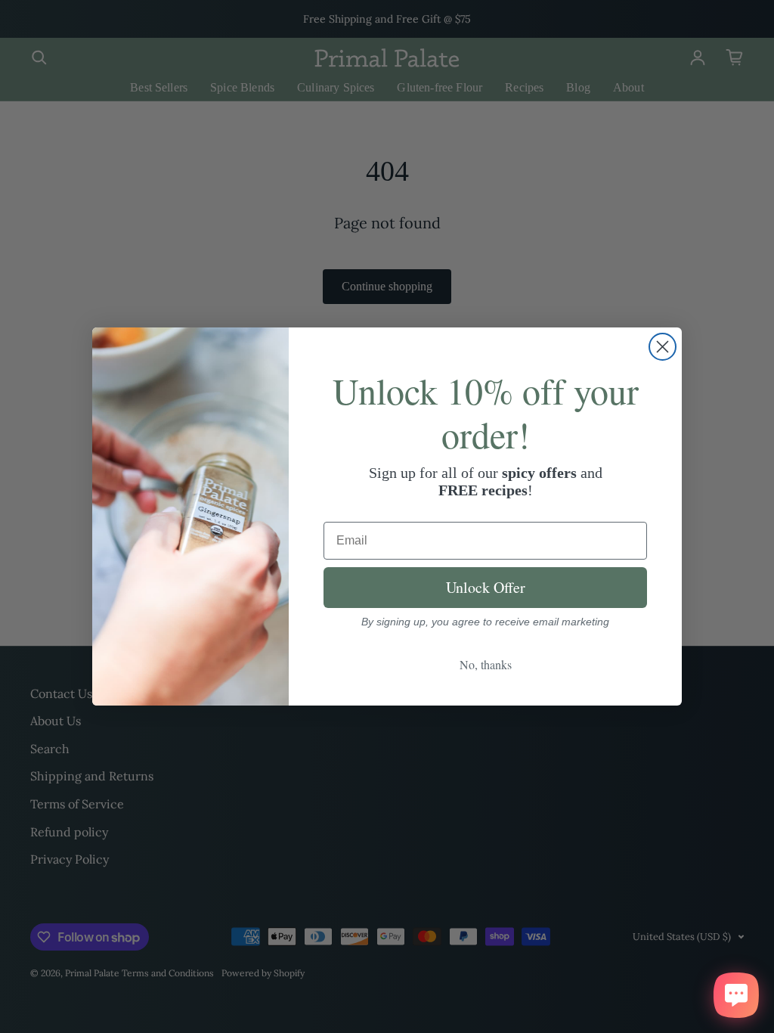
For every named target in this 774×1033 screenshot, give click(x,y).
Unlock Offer (485, 587)
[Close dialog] (662, 346)
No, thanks (486, 664)
